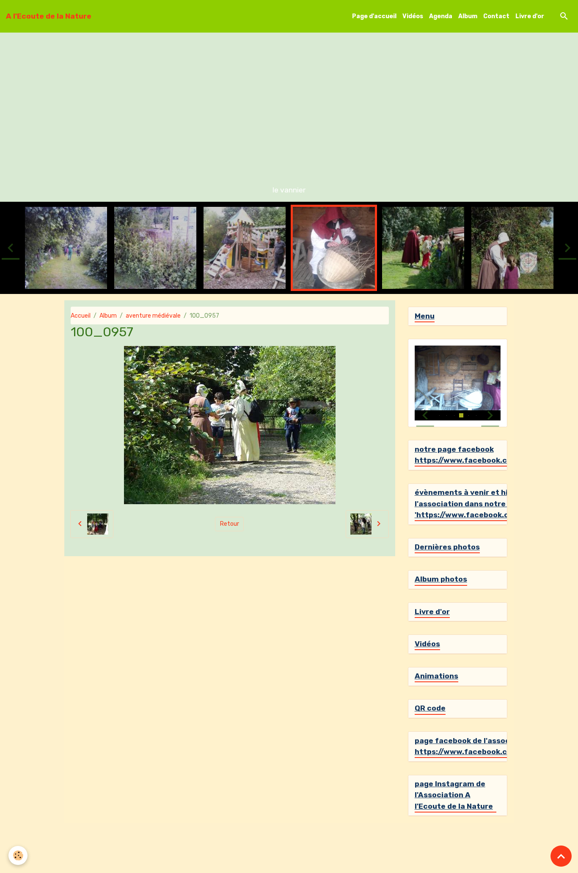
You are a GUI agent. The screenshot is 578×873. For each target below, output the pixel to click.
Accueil (81, 315)
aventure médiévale (153, 315)
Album (467, 16)
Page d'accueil (374, 16)
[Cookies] (18, 855)
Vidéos (412, 16)
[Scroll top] (561, 856)
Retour (229, 523)
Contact (496, 16)
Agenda (440, 16)
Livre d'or (529, 16)
